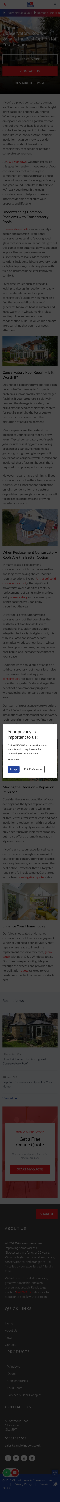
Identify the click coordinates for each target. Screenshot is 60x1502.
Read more (13, 759)
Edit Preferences (33, 769)
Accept (13, 769)
